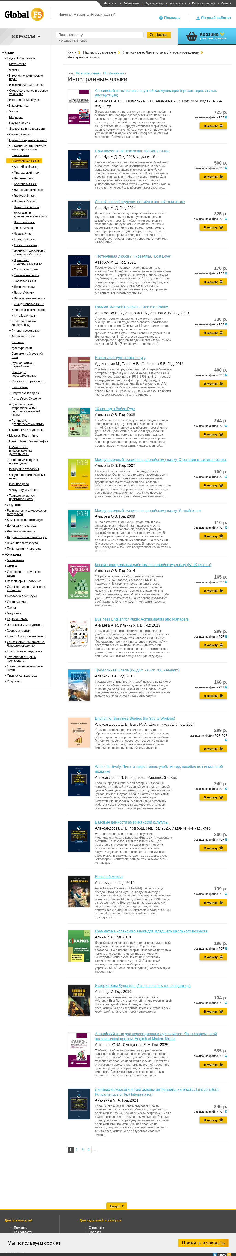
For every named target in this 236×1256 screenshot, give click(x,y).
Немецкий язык (24, 178)
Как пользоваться (203, 3)
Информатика (18, 105)
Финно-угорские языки (29, 310)
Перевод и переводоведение (24, 373)
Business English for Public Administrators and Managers (142, 619)
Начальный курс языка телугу (120, 358)
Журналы (13, 554)
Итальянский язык (26, 207)
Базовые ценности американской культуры (131, 822)
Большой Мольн (109, 877)
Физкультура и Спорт (24, 490)
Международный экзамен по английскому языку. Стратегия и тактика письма (160, 460)
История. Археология (24, 469)
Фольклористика (23, 336)
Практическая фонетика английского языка (132, 151)
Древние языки (24, 286)
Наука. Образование (21, 58)
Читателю (110, 3)
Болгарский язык (25, 184)
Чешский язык (23, 233)
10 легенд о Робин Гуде (115, 409)
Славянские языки (26, 275)
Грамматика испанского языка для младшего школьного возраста (151, 931)
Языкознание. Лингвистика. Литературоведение (28, 147)
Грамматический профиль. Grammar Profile (131, 307)
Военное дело (19, 484)
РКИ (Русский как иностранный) (24, 323)
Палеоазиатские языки (29, 298)
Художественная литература (27, 537)
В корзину (211, 126)
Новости (95, 1232)
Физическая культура (22, 675)
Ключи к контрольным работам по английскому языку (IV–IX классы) (153, 565)
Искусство (14, 505)
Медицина (16, 117)
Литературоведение (25, 330)
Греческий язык (24, 195)
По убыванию (113, 73)
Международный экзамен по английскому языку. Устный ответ (148, 511)
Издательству (154, 3)
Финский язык (23, 228)
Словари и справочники (28, 381)
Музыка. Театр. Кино (23, 435)
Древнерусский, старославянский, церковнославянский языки (26, 410)
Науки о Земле (19, 123)
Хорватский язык (25, 245)
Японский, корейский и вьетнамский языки (29, 252)
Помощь (172, 18)
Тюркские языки (25, 281)
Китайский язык (24, 315)
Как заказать (177, 3)
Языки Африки (24, 292)
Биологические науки (24, 100)
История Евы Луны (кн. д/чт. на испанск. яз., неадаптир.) (143, 986)
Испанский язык (25, 201)
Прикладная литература (24, 548)
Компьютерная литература (25, 520)
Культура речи (22, 348)
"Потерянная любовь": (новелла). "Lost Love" (133, 256)
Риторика (18, 342)
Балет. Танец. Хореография (28, 441)
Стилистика (20, 387)
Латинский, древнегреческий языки (28, 422)
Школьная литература (22, 543)
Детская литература (21, 531)
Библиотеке (131, 3)
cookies (52, 1243)
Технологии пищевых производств (24, 461)
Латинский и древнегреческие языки (30, 214)
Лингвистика (20, 155)
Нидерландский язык (28, 190)
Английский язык (25, 166)
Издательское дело (25, 393)
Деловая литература (21, 525)
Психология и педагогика (26, 430)
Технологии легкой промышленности (22, 497)
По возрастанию (88, 73)
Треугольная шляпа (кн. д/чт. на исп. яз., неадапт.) (137, 670)
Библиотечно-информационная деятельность (21, 450)
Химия (13, 111)
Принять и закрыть (203, 1243)
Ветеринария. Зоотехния (26, 85)
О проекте (96, 1227)
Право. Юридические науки (28, 140)
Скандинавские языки (29, 304)
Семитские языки (26, 269)
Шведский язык (24, 239)
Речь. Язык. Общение (27, 398)
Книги (9, 52)
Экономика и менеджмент (27, 128)
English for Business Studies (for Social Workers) (135, 718)
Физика (14, 70)
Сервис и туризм (20, 134)
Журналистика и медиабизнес (23, 364)
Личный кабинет (216, 18)
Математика (17, 64)
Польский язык (24, 222)
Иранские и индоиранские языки (28, 261)
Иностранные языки (25, 161)
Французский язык (26, 172)
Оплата (226, 3)
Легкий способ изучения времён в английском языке (140, 202)
